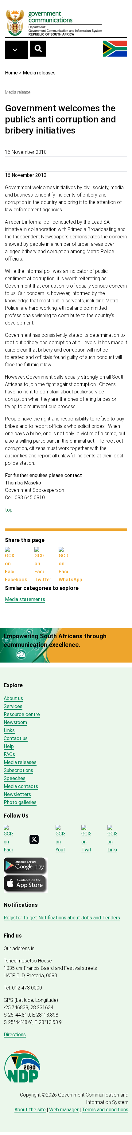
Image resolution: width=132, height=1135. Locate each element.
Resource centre (22, 714)
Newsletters (17, 794)
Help (9, 746)
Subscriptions (18, 770)
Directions (15, 1034)
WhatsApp (70, 580)
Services (13, 706)
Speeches (14, 778)
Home (11, 73)
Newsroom (15, 722)
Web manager (64, 1110)
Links (9, 730)
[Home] (54, 22)
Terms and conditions (105, 1110)
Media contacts (21, 786)
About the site (30, 1110)
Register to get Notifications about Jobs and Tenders (62, 918)
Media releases (39, 73)
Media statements (25, 599)
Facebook (16, 580)
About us (13, 698)
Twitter (42, 580)
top (9, 510)
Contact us (16, 738)
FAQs (9, 754)
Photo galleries (20, 802)
